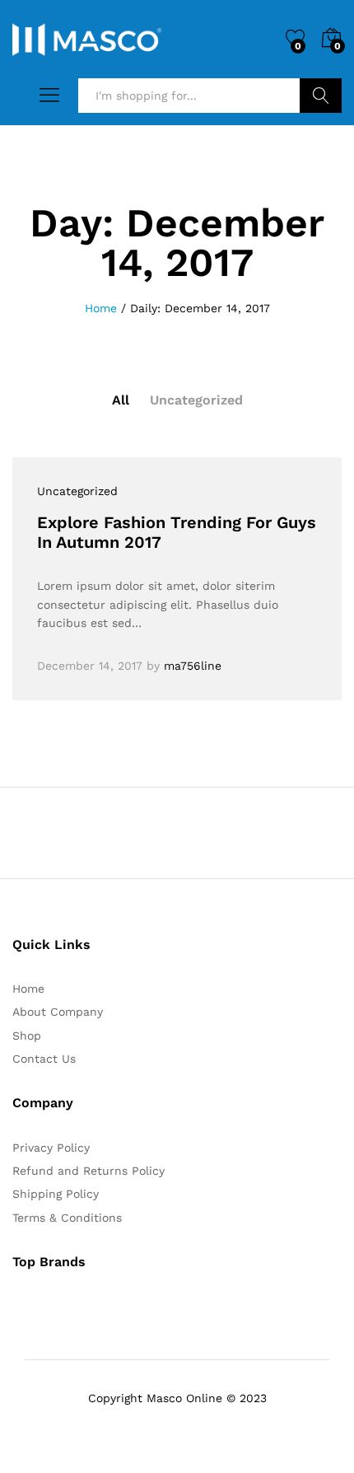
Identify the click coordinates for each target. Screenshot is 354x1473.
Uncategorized (196, 400)
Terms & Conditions (67, 1217)
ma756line (192, 665)
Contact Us (44, 1058)
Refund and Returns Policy (88, 1170)
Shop (26, 1035)
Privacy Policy (51, 1147)
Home (28, 988)
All (120, 400)
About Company (57, 1011)
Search (321, 95)
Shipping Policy (55, 1193)
